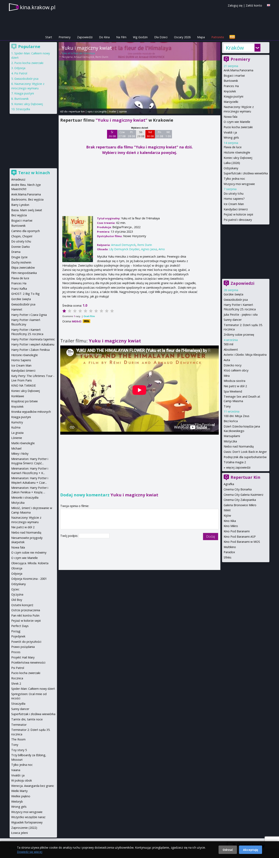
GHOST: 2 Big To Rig (25, 294)
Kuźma (15, 427)
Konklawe (17, 396)
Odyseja (19, 68)
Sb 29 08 (140, 134)
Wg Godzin (140, 37)
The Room (18, 739)
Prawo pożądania (23, 647)
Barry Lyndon (20, 205)
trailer (112, 111)
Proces (15, 652)
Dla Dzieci (160, 37)
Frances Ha (231, 86)
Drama (15, 252)
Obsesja (16, 568)
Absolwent (231, 349)
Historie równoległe (237, 152)
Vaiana (15, 770)
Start (48, 37)
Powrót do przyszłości (26, 642)
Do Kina (104, 37)
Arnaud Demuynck (84, 57)
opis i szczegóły (97, 111)
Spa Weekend (233, 391)
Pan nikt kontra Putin (25, 615)
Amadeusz (18, 179)
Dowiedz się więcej (29, 852)
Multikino (230, 547)
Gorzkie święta (233, 294)
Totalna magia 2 (235, 462)
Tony (227, 406)
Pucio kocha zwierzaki (238, 127)
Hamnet (16, 309)
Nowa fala (230, 117)
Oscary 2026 (182, 37)
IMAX (227, 510)
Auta (227, 360)
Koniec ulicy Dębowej (238, 158)
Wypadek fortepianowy (26, 822)
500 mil (228, 344)
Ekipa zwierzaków (23, 267)
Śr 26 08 (112, 134)
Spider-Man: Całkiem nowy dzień (33, 689)
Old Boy (16, 600)
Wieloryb (17, 801)
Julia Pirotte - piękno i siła (241, 314)
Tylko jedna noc (234, 179)
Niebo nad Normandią (239, 446)
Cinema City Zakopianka (240, 500)
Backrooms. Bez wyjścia (27, 199)
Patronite (217, 37)
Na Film (121, 37)
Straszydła (23, 109)
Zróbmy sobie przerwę (239, 334)
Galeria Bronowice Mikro (240, 505)
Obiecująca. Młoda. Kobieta (29, 563)
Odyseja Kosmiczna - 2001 (29, 579)
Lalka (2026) (232, 163)
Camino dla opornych (25, 231)
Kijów (227, 515)
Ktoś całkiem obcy (236, 370)
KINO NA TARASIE (23, 385)
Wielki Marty (19, 791)
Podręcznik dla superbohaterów (245, 457)
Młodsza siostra (234, 381)
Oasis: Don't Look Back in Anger (245, 452)
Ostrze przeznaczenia (25, 610)
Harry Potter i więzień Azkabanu (32, 344)
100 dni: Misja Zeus (236, 416)
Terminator (19, 725)
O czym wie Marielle (237, 122)
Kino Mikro (231, 526)
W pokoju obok (21, 780)
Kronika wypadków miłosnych (31, 412)
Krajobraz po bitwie (24, 401)
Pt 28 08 (131, 134)
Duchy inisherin (21, 262)
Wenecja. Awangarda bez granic (32, 786)
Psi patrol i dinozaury (238, 220)
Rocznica (17, 678)
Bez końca (231, 421)
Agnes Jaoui (149, 249)
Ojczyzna (17, 594)
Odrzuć (228, 850)
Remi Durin (101, 57)
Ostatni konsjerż (22, 605)
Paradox (229, 552)
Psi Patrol (20, 73)
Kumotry (17, 422)
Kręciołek (230, 91)
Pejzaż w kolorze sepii (238, 214)
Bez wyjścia (19, 215)
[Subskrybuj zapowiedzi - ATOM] (232, 37)
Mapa (201, 37)
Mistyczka (230, 441)
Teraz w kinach (34, 172)
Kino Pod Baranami (237, 531)
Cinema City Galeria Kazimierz (243, 495)
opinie (123, 111)
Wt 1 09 (168, 134)
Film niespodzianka (24, 273)
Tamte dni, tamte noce (27, 719)
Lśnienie (16, 438)
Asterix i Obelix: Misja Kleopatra (245, 355)
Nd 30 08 (150, 134)
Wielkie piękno (20, 796)
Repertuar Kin (245, 477)
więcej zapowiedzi (238, 467)
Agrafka (229, 484)
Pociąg (15, 631)
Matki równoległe (23, 443)
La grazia (17, 433)
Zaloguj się (235, 5)
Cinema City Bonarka (238, 489)
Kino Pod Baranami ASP (240, 536)
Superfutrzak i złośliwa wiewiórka (246, 173)
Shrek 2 (16, 683)
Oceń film (89, 316)
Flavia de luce (233, 147)
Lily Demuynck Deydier (124, 249)
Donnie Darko (20, 247)
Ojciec (15, 589)
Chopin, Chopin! (21, 236)
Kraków (235, 47)
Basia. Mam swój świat (26, 210)
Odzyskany (231, 168)
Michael (16, 448)
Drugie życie (19, 257)
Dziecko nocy (232, 365)
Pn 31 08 (159, 134)
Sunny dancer (233, 320)
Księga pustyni (233, 96)
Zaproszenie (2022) (24, 828)
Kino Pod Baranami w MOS (242, 542)
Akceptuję (250, 850)
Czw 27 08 (122, 134)
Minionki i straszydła (24, 497)
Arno (161, 249)
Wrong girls (231, 137)
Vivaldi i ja (230, 132)
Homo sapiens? (234, 199)
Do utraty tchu (233, 193)
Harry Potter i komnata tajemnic (33, 339)
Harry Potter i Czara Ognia (29, 315)
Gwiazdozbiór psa (236, 300)
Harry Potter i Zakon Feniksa (30, 350)
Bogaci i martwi (234, 75)
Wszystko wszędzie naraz (28, 817)
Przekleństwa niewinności (28, 662)
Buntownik (231, 81)
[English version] (268, 5)
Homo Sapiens (21, 360)
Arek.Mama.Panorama (238, 70)
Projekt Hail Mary (23, 657)
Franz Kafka (19, 288)
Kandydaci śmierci (236, 209)
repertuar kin (77, 111)
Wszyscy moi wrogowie (239, 184)
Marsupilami (232, 436)
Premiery (64, 37)
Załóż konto (254, 5)
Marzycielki (231, 102)
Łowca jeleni (19, 833)
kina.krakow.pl (37, 7)
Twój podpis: (69, 536)
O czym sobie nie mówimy (28, 552)
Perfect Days (20, 626)
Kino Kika (230, 521)
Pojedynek (18, 636)
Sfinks (227, 557)
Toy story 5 (19, 750)
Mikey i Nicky (19, 453)
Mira (227, 376)
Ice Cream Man (234, 204)
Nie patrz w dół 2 (235, 386)
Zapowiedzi (85, 37)
